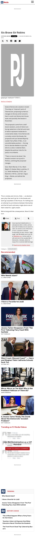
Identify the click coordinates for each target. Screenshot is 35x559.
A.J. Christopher (6, 277)
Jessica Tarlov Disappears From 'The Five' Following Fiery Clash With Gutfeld (17, 330)
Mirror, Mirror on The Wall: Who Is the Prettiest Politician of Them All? (17, 389)
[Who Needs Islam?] (17, 264)
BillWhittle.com (18, 236)
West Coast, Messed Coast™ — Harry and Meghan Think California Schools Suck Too (17, 360)
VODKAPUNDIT (12, 249)
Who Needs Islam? (9, 275)
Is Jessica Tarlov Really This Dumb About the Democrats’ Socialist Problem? (15, 419)
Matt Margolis (5, 334)
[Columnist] (7, 226)
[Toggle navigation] (32, 2)
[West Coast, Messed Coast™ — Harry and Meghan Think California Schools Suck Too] (17, 347)
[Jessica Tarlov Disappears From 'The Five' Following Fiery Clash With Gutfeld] (17, 316)
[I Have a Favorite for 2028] (17, 290)
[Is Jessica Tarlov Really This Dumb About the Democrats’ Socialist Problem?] (17, 405)
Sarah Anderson (6, 392)
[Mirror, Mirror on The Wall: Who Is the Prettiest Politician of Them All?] (17, 377)
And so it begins (6, 101)
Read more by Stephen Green (22, 245)
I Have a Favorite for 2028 (12, 302)
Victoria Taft (5, 364)
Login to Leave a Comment (17, 448)
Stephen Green (5, 36)
